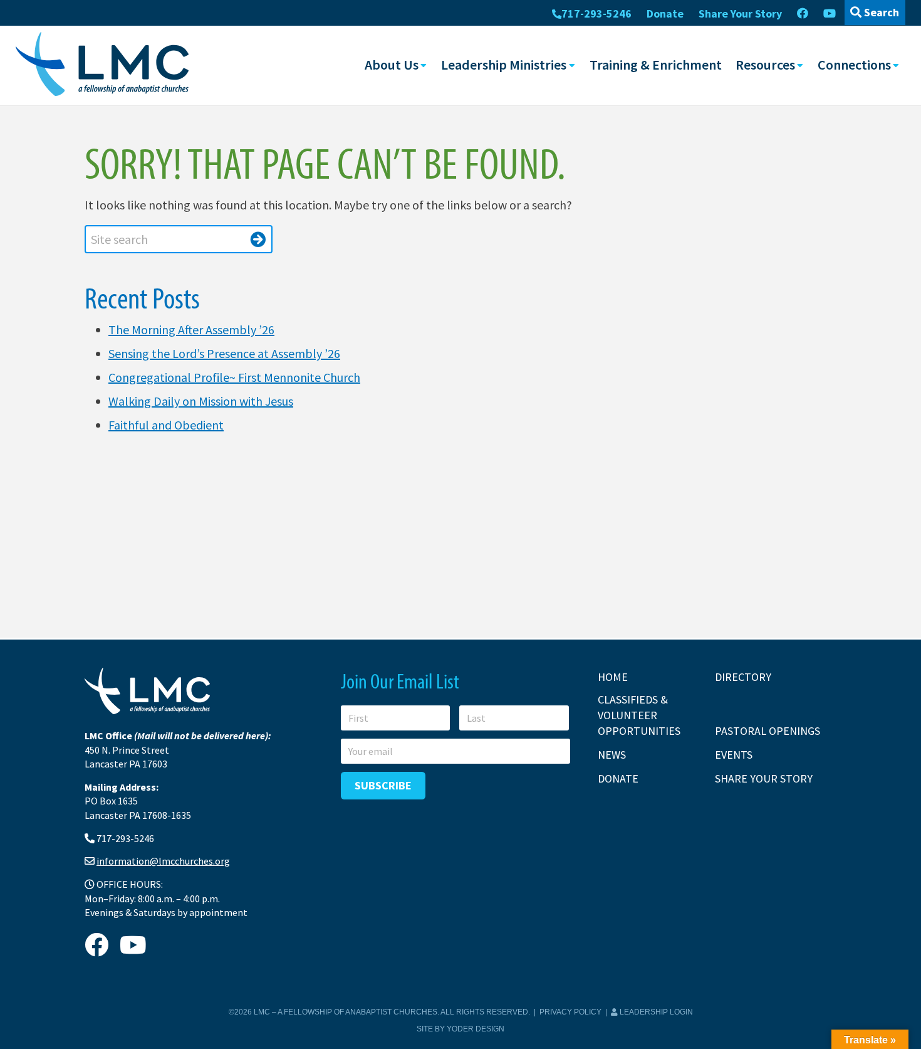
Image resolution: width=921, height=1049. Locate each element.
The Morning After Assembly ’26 (191, 329)
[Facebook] (802, 14)
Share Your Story (740, 13)
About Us (392, 64)
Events (733, 754)
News (612, 754)
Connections (854, 64)
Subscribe (383, 785)
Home (613, 677)
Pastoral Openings (767, 731)
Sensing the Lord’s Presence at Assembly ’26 (224, 353)
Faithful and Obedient (166, 425)
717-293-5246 (596, 13)
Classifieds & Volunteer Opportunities (639, 715)
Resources (765, 64)
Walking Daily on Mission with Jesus (200, 401)
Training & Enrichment (656, 64)
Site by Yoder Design (460, 1029)
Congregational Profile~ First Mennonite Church (234, 377)
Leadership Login (655, 1012)
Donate (665, 13)
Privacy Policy (570, 1012)
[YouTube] (829, 14)
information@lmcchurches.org (163, 861)
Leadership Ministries (503, 64)
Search (880, 12)
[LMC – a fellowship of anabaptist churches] (102, 65)
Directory (743, 677)
